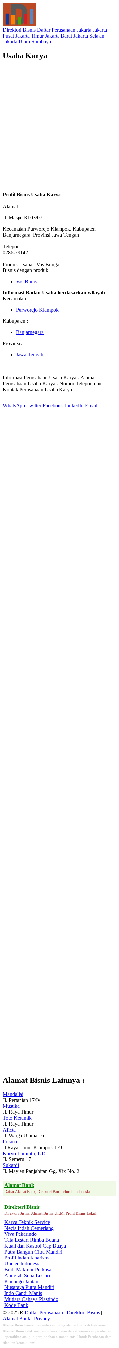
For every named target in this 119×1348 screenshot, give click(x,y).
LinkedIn (74, 405)
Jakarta (84, 30)
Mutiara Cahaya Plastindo (31, 1299)
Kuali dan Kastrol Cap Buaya (35, 1246)
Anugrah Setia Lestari (27, 1275)
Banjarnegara (30, 332)
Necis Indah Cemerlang (29, 1228)
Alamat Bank (16, 1318)
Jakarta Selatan (88, 35)
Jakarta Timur (29, 35)
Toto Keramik (17, 1118)
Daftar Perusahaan (56, 30)
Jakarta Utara (16, 41)
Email (91, 405)
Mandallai (13, 1094)
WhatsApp (14, 405)
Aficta (9, 1129)
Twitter (33, 405)
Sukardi (11, 1165)
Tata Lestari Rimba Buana (31, 1240)
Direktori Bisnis (19, 30)
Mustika (11, 1106)
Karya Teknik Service (27, 1222)
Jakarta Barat (58, 35)
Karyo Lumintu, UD (24, 1153)
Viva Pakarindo (20, 1234)
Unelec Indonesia (22, 1263)
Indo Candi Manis (23, 1293)
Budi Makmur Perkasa (27, 1269)
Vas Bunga (27, 281)
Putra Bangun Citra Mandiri (33, 1252)
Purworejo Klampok (37, 310)
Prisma (10, 1141)
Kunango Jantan (21, 1281)
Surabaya (41, 41)
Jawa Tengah (29, 354)
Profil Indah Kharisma (27, 1257)
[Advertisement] (59, 126)
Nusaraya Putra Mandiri (29, 1287)
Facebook (53, 405)
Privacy (42, 1318)
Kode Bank (16, 1305)
